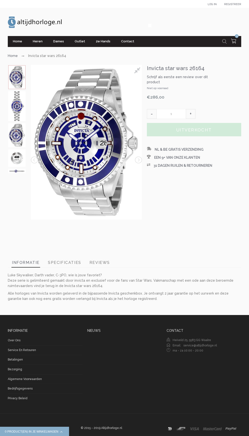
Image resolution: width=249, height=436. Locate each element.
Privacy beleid (17, 398)
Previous (35, 160)
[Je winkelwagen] (233, 41)
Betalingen (15, 359)
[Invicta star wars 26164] (17, 77)
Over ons (14, 340)
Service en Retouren (22, 350)
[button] (152, 114)
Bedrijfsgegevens (20, 388)
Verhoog (191, 114)
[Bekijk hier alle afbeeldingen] (138, 71)
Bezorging (15, 369)
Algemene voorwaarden (25, 379)
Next (138, 160)
